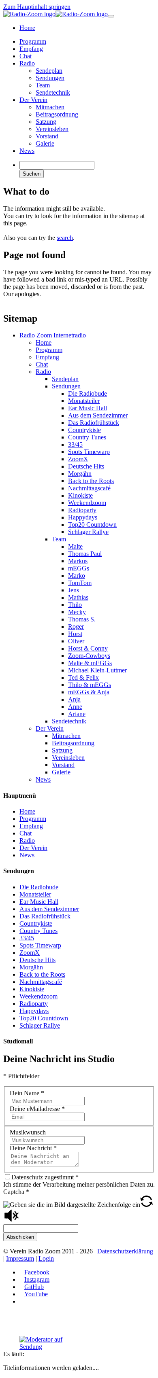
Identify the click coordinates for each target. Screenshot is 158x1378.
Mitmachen (66, 735)
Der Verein (50, 728)
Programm (49, 349)
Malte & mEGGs (90, 662)
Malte (75, 546)
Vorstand (63, 764)
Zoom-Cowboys (89, 655)
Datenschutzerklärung (125, 1251)
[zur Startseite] (55, 14)
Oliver (76, 641)
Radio (43, 371)
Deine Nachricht (33, 1148)
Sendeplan (65, 378)
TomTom (80, 582)
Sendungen (66, 386)
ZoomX (78, 459)
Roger (76, 626)
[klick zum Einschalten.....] (49, 1343)
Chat (42, 364)
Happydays (82, 517)
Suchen (32, 174)
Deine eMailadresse (37, 1108)
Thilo (75, 604)
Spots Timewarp (89, 451)
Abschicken (20, 1237)
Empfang (47, 357)
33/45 (75, 444)
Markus (78, 561)
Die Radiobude (87, 393)
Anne (75, 706)
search (65, 237)
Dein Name (27, 1093)
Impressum (20, 1258)
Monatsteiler (84, 400)
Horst (75, 633)
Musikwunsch (28, 1132)
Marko (76, 575)
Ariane (76, 713)
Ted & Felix (83, 677)
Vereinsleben (68, 757)
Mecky (77, 611)
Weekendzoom (87, 502)
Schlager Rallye (88, 531)
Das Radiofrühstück (93, 422)
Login (46, 1258)
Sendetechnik (69, 721)
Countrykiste (84, 429)
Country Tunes (87, 437)
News (43, 779)
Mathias (78, 597)
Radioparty (82, 510)
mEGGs (78, 568)
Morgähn (80, 473)
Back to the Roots (91, 480)
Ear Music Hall (87, 408)
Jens (73, 590)
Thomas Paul (85, 553)
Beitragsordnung (73, 743)
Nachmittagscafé (89, 488)
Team (59, 539)
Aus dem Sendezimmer (98, 415)
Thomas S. (82, 619)
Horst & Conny (88, 648)
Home (43, 342)
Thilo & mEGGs (89, 684)
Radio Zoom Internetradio (52, 335)
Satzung (62, 750)
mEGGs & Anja (88, 692)
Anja (74, 699)
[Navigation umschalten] (111, 16)
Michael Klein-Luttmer (97, 670)
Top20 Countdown (92, 524)
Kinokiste (80, 495)
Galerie (61, 772)
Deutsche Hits (86, 466)
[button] (146, 1204)
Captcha (16, 1191)
